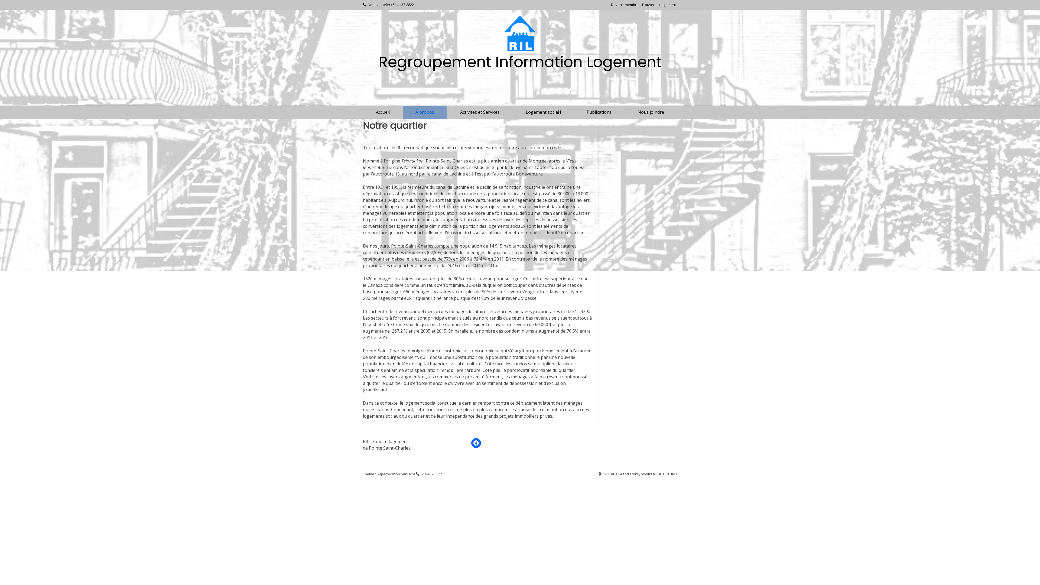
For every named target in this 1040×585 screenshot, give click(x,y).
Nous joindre (651, 112)
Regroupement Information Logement (520, 62)
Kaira (411, 474)
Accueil (383, 112)
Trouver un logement (659, 4)
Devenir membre (625, 4)
